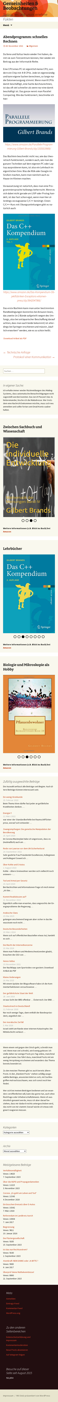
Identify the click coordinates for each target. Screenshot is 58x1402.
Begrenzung (8, 1219)
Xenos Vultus (9, 954)
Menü (6, 25)
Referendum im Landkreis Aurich (18, 1208)
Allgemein (33, 46)
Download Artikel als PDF (15, 338)
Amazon (7, 529)
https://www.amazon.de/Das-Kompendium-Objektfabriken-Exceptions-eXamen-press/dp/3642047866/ (29, 296)
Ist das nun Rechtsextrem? (15, 1242)
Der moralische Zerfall (13, 1015)
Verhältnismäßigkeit (12, 1163)
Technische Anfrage (16, 352)
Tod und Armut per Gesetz (15, 873)
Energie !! (7, 806)
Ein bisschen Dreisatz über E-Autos (19, 1197)
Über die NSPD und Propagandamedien (21, 1174)
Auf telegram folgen (15, 1347)
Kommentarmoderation (17, 1338)
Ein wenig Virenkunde (13, 789)
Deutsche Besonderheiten (15, 921)
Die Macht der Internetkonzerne (17, 937)
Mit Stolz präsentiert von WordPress (33, 1388)
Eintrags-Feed (12, 1296)
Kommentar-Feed (14, 1301)
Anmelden (10, 1291)
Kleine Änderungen (12, 970)
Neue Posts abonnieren (17, 1342)
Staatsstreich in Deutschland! (16, 999)
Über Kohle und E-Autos (14, 857)
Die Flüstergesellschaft (13, 1231)
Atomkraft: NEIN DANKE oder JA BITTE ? (20, 1253)
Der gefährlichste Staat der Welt (18, 986)
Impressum (8, 1388)
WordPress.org (13, 1306)
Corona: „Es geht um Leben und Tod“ (20, 1186)
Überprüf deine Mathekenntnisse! (18, 1265)
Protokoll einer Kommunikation (34, 357)
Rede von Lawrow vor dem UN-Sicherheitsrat (23, 841)
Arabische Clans (10, 905)
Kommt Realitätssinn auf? (14, 889)
